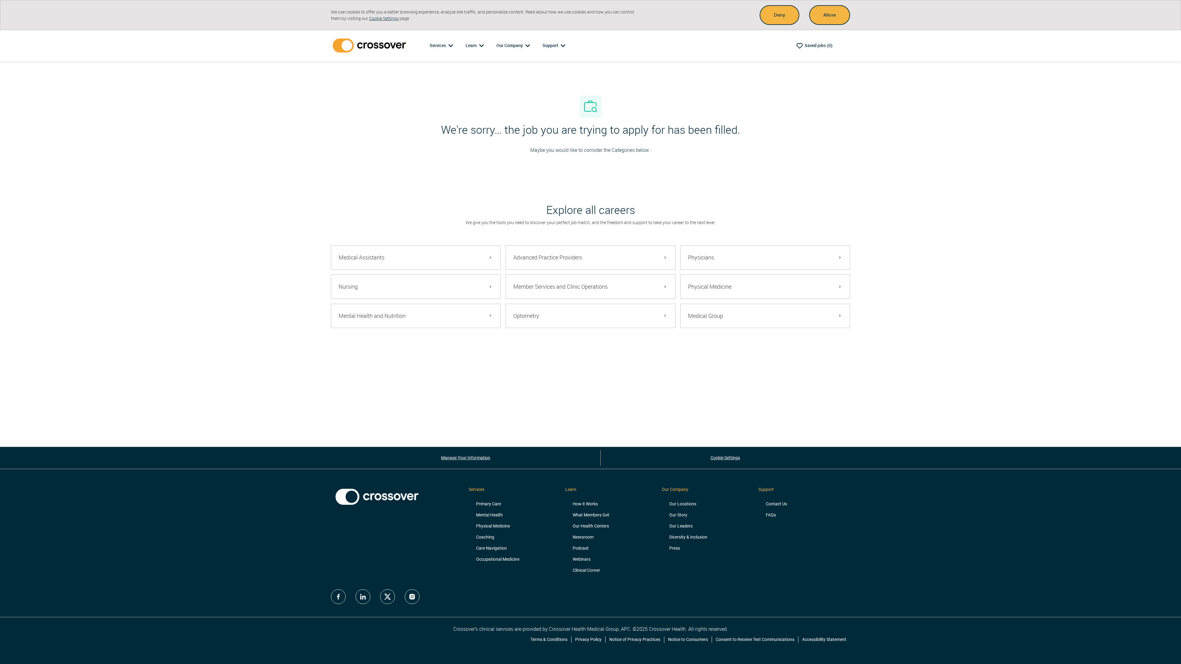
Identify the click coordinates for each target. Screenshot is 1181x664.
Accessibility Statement (824, 639)
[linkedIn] (363, 596)
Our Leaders (681, 526)
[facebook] (338, 596)
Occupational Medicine (497, 559)
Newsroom (583, 537)
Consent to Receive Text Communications (755, 639)
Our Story (678, 514)
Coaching (485, 537)
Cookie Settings (384, 18)
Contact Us (776, 503)
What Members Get (591, 514)
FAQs (771, 514)
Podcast (581, 548)
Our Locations (682, 503)
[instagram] (412, 596)
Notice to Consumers (688, 639)
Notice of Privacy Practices (634, 639)
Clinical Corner (586, 570)
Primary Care (488, 503)
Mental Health (489, 514)
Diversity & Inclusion (688, 537)
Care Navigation (491, 548)
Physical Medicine (493, 526)
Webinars (581, 559)
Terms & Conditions (549, 639)
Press (674, 548)
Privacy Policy (588, 639)
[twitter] (387, 596)
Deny (779, 15)
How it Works (585, 503)
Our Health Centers (591, 526)
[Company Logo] (370, 45)
